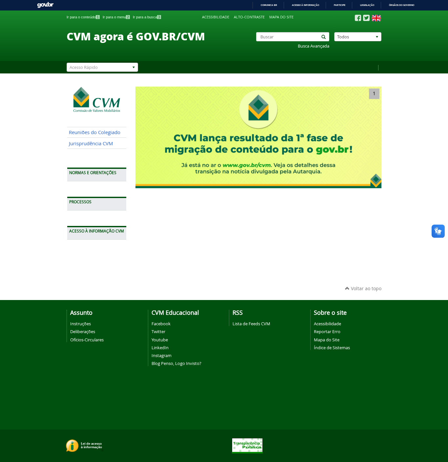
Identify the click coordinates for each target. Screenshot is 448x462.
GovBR (45, 5)
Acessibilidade (215, 17)
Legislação (367, 5)
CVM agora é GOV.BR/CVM (136, 36)
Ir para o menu (116, 17)
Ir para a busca (146, 17)
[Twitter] (366, 18)
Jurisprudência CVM (91, 143)
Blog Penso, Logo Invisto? (176, 363)
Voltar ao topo (365, 288)
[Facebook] (358, 18)
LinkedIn (160, 348)
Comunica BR (269, 5)
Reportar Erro (327, 331)
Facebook (161, 324)
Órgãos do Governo (401, 5)
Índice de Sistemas (332, 348)
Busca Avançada (313, 46)
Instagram (162, 355)
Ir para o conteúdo (83, 17)
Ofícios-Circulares (87, 340)
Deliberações (82, 331)
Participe (339, 5)
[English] (376, 18)
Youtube (160, 340)
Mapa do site (281, 17)
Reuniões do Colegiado (94, 132)
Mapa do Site (326, 340)
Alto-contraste (249, 17)
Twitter (158, 331)
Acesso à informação (305, 5)
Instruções (80, 324)
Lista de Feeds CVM (251, 324)
